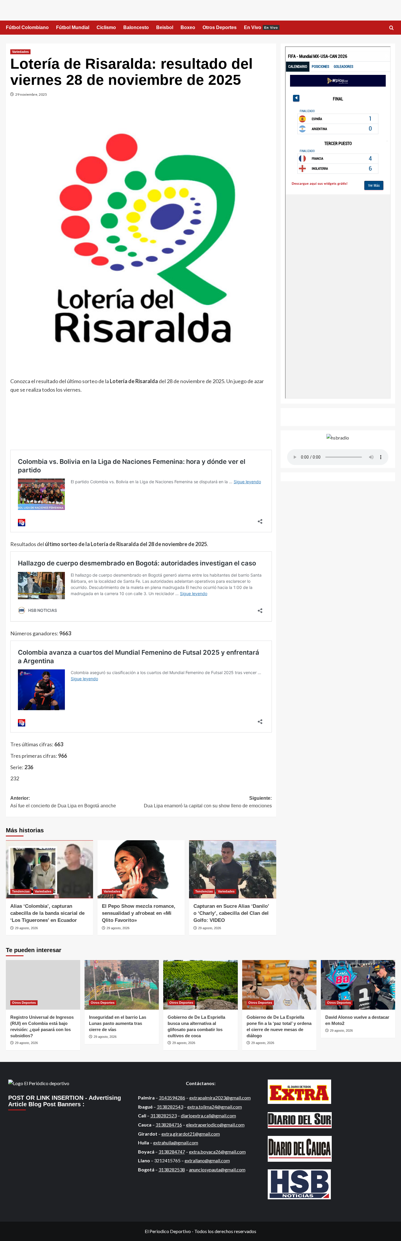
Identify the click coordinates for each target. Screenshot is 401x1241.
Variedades (20, 51)
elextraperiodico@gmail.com (215, 1124)
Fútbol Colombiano (27, 27)
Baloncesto (136, 27)
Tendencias (21, 891)
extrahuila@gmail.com (175, 1142)
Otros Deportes (220, 27)
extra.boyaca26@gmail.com (217, 1151)
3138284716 (169, 1124)
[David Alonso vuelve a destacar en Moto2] (358, 985)
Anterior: (63, 802)
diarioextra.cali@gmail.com (208, 1115)
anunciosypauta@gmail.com (217, 1169)
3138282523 (163, 1115)
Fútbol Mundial (72, 27)
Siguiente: (208, 802)
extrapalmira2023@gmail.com (220, 1097)
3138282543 (170, 1106)
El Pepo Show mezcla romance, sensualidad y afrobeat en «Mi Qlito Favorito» (138, 913)
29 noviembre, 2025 (31, 94)
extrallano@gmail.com (207, 1160)
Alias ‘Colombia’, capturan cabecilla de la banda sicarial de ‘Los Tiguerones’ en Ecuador (47, 913)
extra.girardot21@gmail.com (190, 1133)
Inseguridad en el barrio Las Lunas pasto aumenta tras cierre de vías (117, 1023)
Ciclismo (106, 27)
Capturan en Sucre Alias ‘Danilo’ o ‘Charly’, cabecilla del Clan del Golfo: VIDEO (231, 913)
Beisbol (164, 27)
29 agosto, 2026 (26, 928)
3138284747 (172, 1151)
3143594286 (172, 1097)
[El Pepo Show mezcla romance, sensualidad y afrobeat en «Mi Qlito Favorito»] (141, 869)
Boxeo (188, 27)
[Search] (391, 28)
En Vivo (261, 27)
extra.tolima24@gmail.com (214, 1106)
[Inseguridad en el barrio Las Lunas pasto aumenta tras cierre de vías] (122, 985)
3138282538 (172, 1169)
